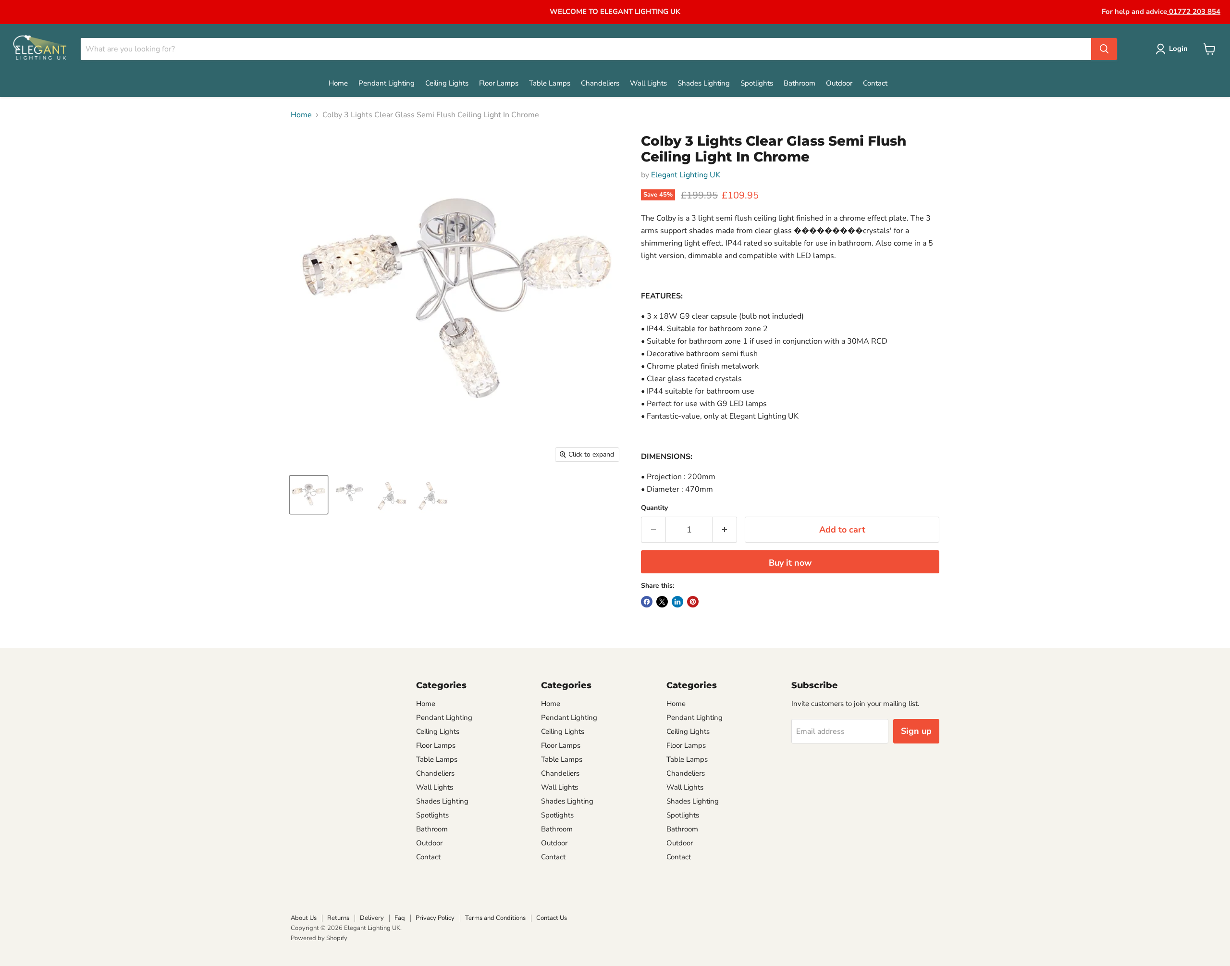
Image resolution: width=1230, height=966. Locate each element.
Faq (399, 918)
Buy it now (790, 563)
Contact (875, 83)
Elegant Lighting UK (685, 175)
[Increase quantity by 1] (725, 530)
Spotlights (756, 83)
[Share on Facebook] (646, 601)
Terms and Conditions (495, 918)
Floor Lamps (498, 83)
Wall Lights (648, 83)
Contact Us (551, 918)
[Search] (1104, 49)
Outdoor (839, 83)
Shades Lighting (703, 83)
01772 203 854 (1193, 11)
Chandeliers (600, 83)
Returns (338, 918)
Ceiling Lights (446, 83)
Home (338, 83)
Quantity (654, 508)
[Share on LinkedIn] (677, 601)
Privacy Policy (435, 918)
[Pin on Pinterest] (693, 601)
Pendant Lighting (386, 83)
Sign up (916, 731)
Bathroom (799, 83)
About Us (304, 918)
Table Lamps (549, 83)
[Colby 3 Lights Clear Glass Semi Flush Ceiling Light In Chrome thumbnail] (309, 495)
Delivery (372, 918)
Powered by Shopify (319, 938)
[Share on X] (662, 601)
